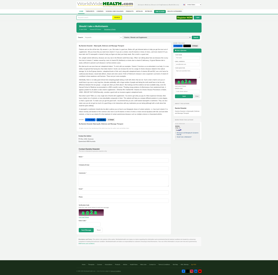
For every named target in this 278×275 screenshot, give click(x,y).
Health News (134, 264)
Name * (81, 157)
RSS (194, 264)
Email (112, 119)
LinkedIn (102, 119)
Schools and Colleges (114, 11)
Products (129, 11)
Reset (99, 230)
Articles (139, 11)
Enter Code (179, 88)
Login (197, 17)
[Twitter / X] (187, 271)
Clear (197, 96)
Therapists (90, 11)
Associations (108, 264)
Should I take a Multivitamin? (184, 137)
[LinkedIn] (195, 271)
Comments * (82, 173)
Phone (81, 197)
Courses (100, 11)
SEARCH (117, 17)
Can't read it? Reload (180, 86)
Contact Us (152, 264)
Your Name (178, 54)
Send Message (86, 230)
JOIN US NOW (159, 11)
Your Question (180, 68)
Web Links (143, 264)
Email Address (180, 61)
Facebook (91, 119)
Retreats (148, 11)
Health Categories (174, 11)
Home (81, 11)
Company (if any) (84, 165)
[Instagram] (191, 271)
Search (196, 37)
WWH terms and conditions (86, 243)
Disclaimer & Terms (110, 29)
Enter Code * (83, 220)
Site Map (175, 264)
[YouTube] (200, 271)
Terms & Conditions (164, 264)
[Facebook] (183, 271)
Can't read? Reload (84, 217)
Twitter (188, 46)
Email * (81, 189)
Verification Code (84, 205)
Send (184, 96)
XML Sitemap (185, 264)
